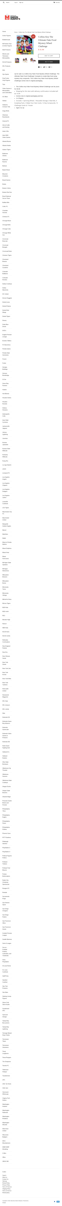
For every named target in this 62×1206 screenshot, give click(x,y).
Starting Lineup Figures (6, 997)
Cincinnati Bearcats (5, 240)
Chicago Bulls (6, 224)
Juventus (5, 438)
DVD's (4, 330)
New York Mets (6, 678)
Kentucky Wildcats (5, 455)
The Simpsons (6, 1061)
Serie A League (6, 943)
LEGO (4, 469)
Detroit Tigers (6, 316)
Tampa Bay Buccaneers (5, 1022)
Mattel (4, 538)
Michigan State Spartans (6, 563)
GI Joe (4, 379)
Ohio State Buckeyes (5, 763)
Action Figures (6, 35)
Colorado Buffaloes (5, 272)
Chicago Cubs (6, 229)
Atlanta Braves (6, 141)
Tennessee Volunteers (5, 1046)
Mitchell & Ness (6, 599)
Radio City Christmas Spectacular (5, 882)
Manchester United (5, 519)
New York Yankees (5, 683)
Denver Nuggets (7, 298)
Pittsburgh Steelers (5, 842)
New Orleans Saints (6, 657)
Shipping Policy (6, 1188)
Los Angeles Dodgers (6, 490)
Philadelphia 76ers (6, 810)
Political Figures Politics (7, 857)
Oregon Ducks (6, 786)
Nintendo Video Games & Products (6, 735)
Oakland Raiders (4, 757)
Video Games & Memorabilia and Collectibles (7, 90)
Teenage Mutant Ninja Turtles (7, 1034)
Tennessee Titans (5, 1040)
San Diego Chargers (5, 910)
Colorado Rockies (5, 279)
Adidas (4, 100)
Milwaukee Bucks (5, 582)
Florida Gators (6, 349)
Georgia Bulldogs (5, 368)
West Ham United (5, 1130)
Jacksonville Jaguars (6, 427)
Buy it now (49, 61)
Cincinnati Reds (7, 251)
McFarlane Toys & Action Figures (7, 44)
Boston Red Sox (7, 192)
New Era (4, 652)
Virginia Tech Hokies (6, 1099)
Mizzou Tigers (6, 603)
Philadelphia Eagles (6, 816)
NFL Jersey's (6, 705)
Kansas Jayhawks (5, 443)
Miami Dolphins (6, 548)
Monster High (6, 619)
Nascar (4, 623)
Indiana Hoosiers (5, 409)
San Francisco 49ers (6, 922)
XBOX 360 (5, 1161)
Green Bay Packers (5, 384)
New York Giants (5, 663)
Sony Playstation (5, 960)
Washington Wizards (5, 1123)
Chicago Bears (6, 220)
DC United (5, 294)
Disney (4, 320)
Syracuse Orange (5, 1015)
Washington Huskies (5, 1105)
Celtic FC (5, 206)
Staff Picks (5, 976)
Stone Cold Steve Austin (6, 1003)
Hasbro (4, 389)
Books (4, 184)
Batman (4, 166)
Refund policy (6, 1192)
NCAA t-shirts (6, 636)
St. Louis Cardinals (5, 971)
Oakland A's (5, 752)
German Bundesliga (5, 374)
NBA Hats (5, 627)
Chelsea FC (5, 216)
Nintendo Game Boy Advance (6, 722)
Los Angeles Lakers (6, 496)
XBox (4, 1157)
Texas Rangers (6, 1057)
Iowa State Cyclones (5, 421)
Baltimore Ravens (5, 160)
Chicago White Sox (6, 234)
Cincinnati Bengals (5, 246)
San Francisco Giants (6, 928)
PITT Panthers (6, 837)
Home (4, 31)
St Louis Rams (6, 966)
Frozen (4, 359)
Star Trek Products (5, 987)
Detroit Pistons (6, 306)
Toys (3, 84)
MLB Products (6, 49)
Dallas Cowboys (7, 284)
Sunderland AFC (5, 1009)
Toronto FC (5, 1065)
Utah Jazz (5, 1088)
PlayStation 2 (6, 847)
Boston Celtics (6, 188)
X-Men (4, 1153)
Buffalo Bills (5, 202)
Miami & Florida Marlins (6, 543)
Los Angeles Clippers (6, 484)
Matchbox (5, 534)
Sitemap (4, 1181)
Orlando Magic (6, 796)
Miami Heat (5, 552)
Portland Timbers (4, 863)
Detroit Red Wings (5, 311)
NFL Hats (5, 701)
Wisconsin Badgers (5, 1136)
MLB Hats (5, 607)
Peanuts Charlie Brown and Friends (7, 803)
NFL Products (6, 66)
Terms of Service (6, 1190)
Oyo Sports (5, 74)
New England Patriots (6, 647)
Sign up (21, 2)
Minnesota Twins (5, 588)
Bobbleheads (6, 39)
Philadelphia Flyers (6, 822)
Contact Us (5, 1179)
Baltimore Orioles (5, 154)
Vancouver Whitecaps (5, 1093)
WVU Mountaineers (6, 1142)
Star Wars (5, 992)
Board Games (6, 180)
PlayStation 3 (6, 851)
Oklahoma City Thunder (6, 769)
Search (4, 1175)
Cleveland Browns (5, 260)
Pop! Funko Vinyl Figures (6, 79)
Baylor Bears (6, 170)
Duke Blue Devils (5, 325)
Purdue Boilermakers (6, 875)
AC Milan (5, 96)
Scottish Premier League (7, 934)
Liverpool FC (6, 473)
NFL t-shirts (5, 709)
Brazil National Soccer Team (6, 197)
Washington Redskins (5, 1117)
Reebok (4, 892)
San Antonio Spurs (5, 903)
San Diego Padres (5, 916)
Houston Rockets (4, 403)
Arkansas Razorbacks (5, 116)
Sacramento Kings (5, 897)
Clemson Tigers (6, 255)
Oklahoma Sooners (5, 775)
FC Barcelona (6, 345)
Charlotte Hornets (5, 211)
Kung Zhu (5, 461)
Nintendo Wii (6, 741)
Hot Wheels (5, 393)
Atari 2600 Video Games (6, 136)
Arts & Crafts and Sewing (6, 126)
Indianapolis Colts (5, 415)
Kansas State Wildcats (6, 449)
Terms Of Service (7, 1187)
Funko (4, 363)
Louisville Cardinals (5, 502)
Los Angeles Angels (6, 478)
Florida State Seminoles (6, 354)
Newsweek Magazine (5, 696)
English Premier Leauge (7, 335)
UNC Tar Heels (6, 1084)
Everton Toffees (6, 340)
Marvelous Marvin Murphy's (17, 1200)
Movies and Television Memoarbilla (6, 56)
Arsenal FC (5, 121)
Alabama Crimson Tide (6, 106)
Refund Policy (6, 1183)
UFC (3, 1080)
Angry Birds (5, 111)
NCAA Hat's (5, 631)
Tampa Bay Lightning (5, 1028)
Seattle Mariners (7, 939)
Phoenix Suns (6, 833)
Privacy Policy (6, 1185)
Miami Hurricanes (5, 557)
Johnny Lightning (5, 433)
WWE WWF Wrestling (5, 1148)
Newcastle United (5, 690)
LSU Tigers (5, 507)
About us (4, 1177)
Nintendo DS (6, 717)
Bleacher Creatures (5, 175)
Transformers (6, 1075)
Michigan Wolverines (5, 570)
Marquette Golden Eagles (6, 525)
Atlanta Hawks (6, 145)
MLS (3, 615)
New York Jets (6, 668)
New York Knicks (5, 673)
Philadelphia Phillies (6, 828)
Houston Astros (6, 397)
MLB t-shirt (5, 611)
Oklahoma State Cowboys (7, 781)
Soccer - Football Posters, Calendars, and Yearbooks (6, 951)
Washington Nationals (5, 1111)
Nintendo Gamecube (5, 728)
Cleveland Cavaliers (5, 266)
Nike (3, 713)
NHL (3, 70)
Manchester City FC (7, 513)
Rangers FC (5, 888)
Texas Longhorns (5, 1052)
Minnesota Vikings (5, 594)
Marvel (4, 530)
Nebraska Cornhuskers (6, 641)
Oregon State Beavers (6, 791)
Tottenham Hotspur (5, 1070)
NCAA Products (6, 62)
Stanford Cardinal (4, 981)
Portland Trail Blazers (6, 869)
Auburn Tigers (6, 149)
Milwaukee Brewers (5, 576)
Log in (16, 2)
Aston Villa (5, 131)
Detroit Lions (6, 302)
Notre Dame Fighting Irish (6, 747)
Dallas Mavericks (5, 289)
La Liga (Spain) (6, 465)
